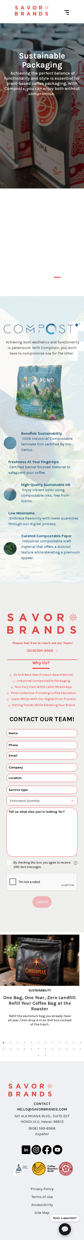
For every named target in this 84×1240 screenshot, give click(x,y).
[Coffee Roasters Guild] (45, 1169)
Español (42, 1134)
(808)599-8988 (40, 650)
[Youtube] (57, 1150)
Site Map (42, 1212)
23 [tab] (73, 1049)
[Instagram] (36, 1150)
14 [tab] (10, 1049)
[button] (42, 443)
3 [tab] (17, 1042)
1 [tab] (56, 279)
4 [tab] (24, 1042)
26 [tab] (45, 1055)
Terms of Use (42, 1197)
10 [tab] (66, 1042)
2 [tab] (64, 279)
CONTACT (42, 1103)
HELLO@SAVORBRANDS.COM (42, 1109)
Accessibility (42, 1204)
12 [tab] (80, 1042)
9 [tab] (59, 1042)
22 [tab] (66, 1049)
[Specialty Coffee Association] (21, 1169)
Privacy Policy (42, 1189)
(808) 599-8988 (42, 1128)
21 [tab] (59, 1049)
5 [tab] (31, 1042)
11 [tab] (73, 1042)
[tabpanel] (42, 105)
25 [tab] (38, 1055)
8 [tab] (52, 1042)
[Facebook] (47, 1150)
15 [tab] (17, 1049)
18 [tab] (38, 1049)
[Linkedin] (26, 1150)
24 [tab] (80, 1049)
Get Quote (40, 246)
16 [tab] (24, 1049)
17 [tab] (31, 1049)
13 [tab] (3, 1049)
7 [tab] (45, 1042)
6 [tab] (38, 1042)
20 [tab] (52, 1049)
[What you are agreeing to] (75, 863)
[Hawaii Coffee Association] (66, 1169)
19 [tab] (45, 1049)
